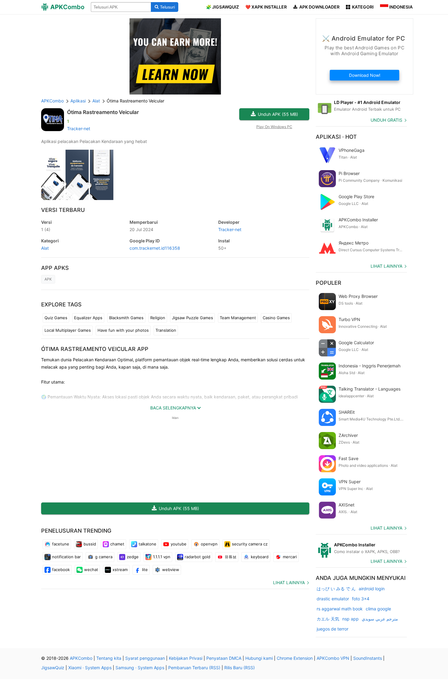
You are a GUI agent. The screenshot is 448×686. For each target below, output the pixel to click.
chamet (117, 543)
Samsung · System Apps (140, 667)
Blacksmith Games (126, 317)
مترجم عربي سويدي (380, 618)
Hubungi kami (259, 658)
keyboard (259, 556)
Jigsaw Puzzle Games (192, 317)
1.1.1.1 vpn (161, 556)
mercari (290, 556)
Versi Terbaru (63, 210)
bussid (90, 543)
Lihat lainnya (289, 582)
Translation (165, 330)
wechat (91, 569)
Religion (157, 317)
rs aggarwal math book (340, 608)
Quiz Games (55, 317)
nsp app (350, 618)
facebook (61, 569)
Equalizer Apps (88, 317)
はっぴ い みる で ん (336, 588)
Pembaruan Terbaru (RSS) (194, 667)
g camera (103, 556)
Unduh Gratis (386, 120)
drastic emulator (333, 598)
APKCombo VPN (333, 658)
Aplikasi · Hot (336, 137)
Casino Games (276, 317)
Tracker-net (78, 128)
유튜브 (230, 556)
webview (170, 569)
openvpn (209, 543)
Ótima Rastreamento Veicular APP (94, 349)
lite (145, 569)
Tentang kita (108, 658)
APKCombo (52, 100)
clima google (378, 608)
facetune (60, 543)
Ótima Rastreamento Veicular (103, 112)
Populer (328, 283)
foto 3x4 (360, 598)
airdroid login (372, 588)
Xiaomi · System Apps (90, 667)
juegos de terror (332, 628)
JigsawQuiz (52, 667)
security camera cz (250, 543)
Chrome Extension (295, 658)
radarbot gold (197, 556)
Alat (45, 248)
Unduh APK (278, 114)
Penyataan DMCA (223, 658)
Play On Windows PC (274, 126)
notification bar (66, 556)
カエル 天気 (328, 618)
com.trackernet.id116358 (155, 248)
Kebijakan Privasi (185, 658)
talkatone (147, 543)
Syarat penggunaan (145, 658)
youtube (179, 543)
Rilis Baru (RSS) (239, 667)
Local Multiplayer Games (67, 330)
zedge (133, 556)
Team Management (238, 317)
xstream (120, 569)
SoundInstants (367, 658)
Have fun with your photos (123, 330)
